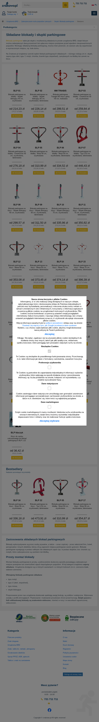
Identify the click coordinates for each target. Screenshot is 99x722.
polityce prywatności (54, 323)
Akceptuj (49, 334)
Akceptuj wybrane (49, 421)
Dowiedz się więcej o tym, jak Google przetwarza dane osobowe (49, 325)
